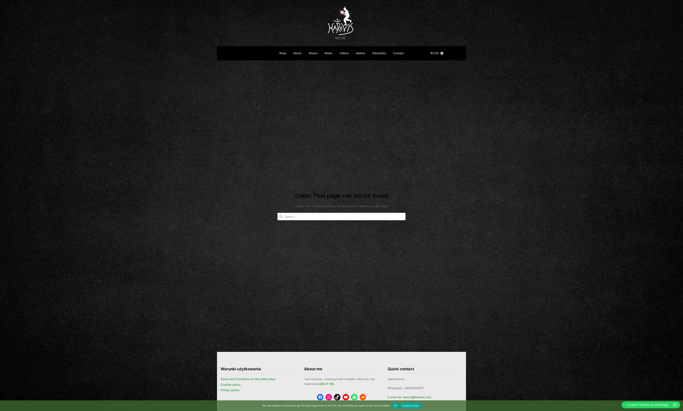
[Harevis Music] (341, 23)
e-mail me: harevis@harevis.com (409, 397)
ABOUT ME (326, 384)
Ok (395, 405)
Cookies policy (410, 405)
